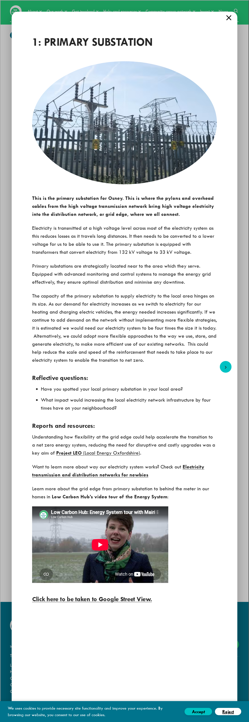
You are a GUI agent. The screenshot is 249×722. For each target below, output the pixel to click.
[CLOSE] (228, 17)
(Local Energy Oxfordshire (97, 453)
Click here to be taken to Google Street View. (92, 599)
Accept (198, 711)
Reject (228, 711)
